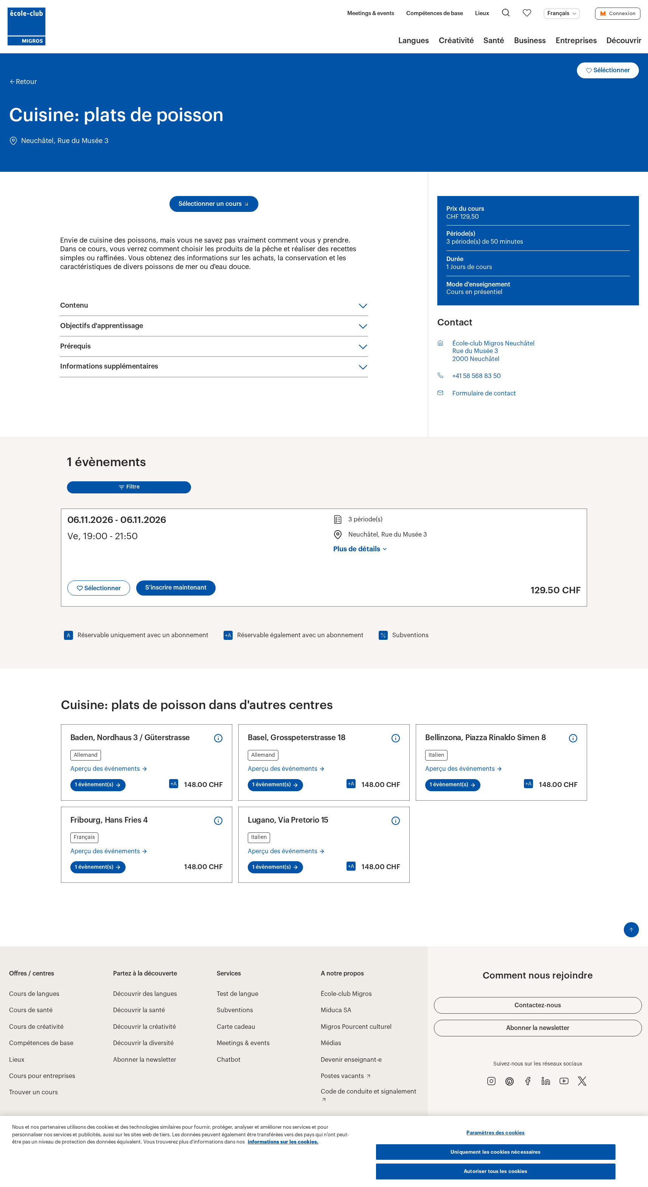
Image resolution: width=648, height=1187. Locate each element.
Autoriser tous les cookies (495, 1171)
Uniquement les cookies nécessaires (496, 1152)
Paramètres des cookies (495, 1132)
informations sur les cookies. (283, 1141)
